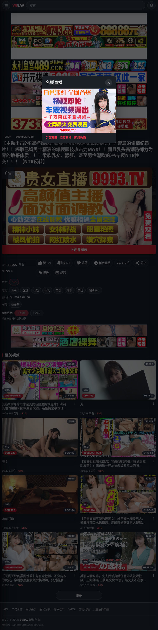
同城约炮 (80, 137)
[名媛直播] (79, 315)
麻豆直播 (65, 137)
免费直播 (51, 137)
